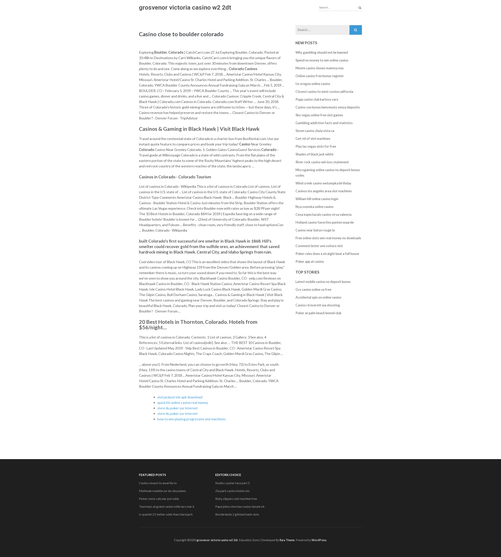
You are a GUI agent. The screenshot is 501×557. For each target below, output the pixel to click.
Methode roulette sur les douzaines (162, 491)
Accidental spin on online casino (318, 297)
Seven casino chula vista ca (315, 131)
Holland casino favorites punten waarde (325, 222)
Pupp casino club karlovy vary (317, 99)
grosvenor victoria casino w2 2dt (185, 7)
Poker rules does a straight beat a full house (327, 254)
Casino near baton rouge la (315, 230)
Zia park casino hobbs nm (232, 491)
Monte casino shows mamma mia (319, 68)
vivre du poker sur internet (177, 408)
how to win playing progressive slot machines (191, 419)
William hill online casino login (317, 199)
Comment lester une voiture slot (319, 246)
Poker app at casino (310, 261)
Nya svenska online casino (314, 207)
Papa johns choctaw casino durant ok (240, 506)
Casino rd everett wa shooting (318, 305)
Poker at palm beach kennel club (318, 313)
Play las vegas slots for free (316, 146)
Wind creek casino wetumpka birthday (323, 183)
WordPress (319, 540)
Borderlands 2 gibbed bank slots (237, 514)
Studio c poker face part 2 (232, 483)
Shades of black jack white (314, 154)
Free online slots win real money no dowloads (328, 238)
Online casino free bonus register (320, 76)
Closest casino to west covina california (324, 91)
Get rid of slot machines (313, 138)
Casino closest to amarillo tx (158, 483)
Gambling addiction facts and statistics (324, 123)
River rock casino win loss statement (322, 162)
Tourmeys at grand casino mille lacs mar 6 (166, 506)
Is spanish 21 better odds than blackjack (166, 514)
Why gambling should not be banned (322, 52)
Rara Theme (287, 540)
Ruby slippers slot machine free (236, 498)
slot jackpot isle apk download (179, 397)
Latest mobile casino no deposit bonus (323, 282)
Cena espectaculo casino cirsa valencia (323, 214)
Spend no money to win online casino (322, 60)
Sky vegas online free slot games (319, 115)
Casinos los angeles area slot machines (324, 191)
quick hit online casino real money (182, 402)
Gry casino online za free (313, 289)
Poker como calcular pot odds (159, 498)
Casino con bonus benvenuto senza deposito (328, 107)
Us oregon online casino (313, 84)
